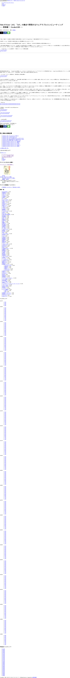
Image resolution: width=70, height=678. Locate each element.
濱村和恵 (4, 276)
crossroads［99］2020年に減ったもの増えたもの (11, 140)
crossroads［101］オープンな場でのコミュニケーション (13, 138)
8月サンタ (4, 213)
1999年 (3, 674)
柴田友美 (6, 266)
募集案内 (4, 287)
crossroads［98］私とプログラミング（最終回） (11, 141)
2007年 (3, 665)
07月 (5, 314)
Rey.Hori (3, 231)
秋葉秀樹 (4, 239)
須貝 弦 (4, 217)
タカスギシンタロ (7, 265)
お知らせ (6, 290)
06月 (5, 313)
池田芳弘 (4, 271)
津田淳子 (4, 226)
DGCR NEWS (4, 191)
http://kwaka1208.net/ (4, 109)
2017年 (3, 653)
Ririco (3, 247)
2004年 (3, 668)
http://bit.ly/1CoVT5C (4, 75)
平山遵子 (4, 251)
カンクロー (4, 258)
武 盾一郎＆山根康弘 (6, 214)
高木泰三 (4, 234)
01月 (5, 302)
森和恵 (3, 240)
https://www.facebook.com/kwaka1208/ (6, 115)
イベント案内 (4, 279)
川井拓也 (4, 237)
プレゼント (4, 288)
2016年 (3, 654)
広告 (5, 291)
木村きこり (4, 272)
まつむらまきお (5, 199)
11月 (5, 319)
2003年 (3, 669)
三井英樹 (4, 196)
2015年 (3, 655)
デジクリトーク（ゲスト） (7, 277)
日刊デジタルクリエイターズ (19, 0)
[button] (1, 33)
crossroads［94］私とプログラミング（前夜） (11, 146)
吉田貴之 (4, 257)
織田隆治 (4, 250)
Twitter (3, 5)
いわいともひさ (5, 256)
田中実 (3, 274)
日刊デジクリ (4, 296)
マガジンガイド (5, 284)
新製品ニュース (5, 282)
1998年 (3, 675)
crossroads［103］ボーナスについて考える (10, 135)
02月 (5, 303)
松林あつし (4, 223)
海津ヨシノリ (4, 203)
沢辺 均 (3, 242)
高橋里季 (4, 220)
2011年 (3, 660)
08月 (5, 315)
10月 (5, 318)
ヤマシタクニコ (5, 211)
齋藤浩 (3, 222)
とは (8, 154)
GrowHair (4, 208)
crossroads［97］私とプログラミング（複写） (11, 142)
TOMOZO (4, 260)
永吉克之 (4, 204)
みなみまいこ (4, 273)
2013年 (3, 658)
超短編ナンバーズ (5, 264)
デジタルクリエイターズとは (8, 2)
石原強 (3, 197)
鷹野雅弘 (4, 209)
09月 (5, 316)
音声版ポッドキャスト (6, 292)
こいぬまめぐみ (5, 259)
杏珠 (3, 232)
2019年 (3, 651)
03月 (5, 304)
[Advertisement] (33, 14)
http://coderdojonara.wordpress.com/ (6, 120)
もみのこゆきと (5, 233)
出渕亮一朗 (4, 245)
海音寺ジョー (7, 268)
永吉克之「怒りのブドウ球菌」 (6, 176)
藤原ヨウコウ (4, 261)
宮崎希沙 (4, 249)
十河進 (3, 207)
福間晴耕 (4, 255)
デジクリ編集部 (5, 289)
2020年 (3, 650)
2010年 (3, 661)
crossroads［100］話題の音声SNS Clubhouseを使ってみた (13, 139)
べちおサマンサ (5, 229)
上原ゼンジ (4, 206)
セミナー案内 (4, 281)
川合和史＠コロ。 (5, 248)
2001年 (3, 671)
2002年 (3, 670)
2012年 (3, 659)
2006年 (3, 666)
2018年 (3, 652)
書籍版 (3, 179)
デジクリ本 (4, 295)
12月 (5, 320)
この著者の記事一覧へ (4, 148)
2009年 (3, 662)
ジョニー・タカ (5, 243)
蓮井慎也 (4, 238)
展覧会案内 (4, 280)
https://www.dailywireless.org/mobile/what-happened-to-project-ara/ (10, 103)
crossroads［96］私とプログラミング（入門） (11, 143)
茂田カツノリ (4, 205)
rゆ (2, 198)
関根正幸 (4, 263)
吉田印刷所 (34, 677)
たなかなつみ (7, 269)
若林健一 (4, 252)
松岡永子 (6, 267)
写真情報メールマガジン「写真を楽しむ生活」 (11, 187)
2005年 (3, 667)
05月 (5, 312)
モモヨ (3, 195)
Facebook (4, 4)
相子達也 (4, 224)
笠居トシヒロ (4, 200)
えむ (3, 235)
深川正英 (4, 215)
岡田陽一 (4, 230)
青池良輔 (4, 216)
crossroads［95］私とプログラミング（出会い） (11, 144)
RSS (3, 3)
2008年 (3, 663)
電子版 (3, 175)
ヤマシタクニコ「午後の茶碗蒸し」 (7, 164)
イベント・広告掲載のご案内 (8, 155)
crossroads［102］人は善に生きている (9, 136)
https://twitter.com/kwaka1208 (5, 112)
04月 (5, 305)
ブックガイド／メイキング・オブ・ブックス (11, 283)
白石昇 (3, 212)
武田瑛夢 (4, 225)
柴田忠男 (4, 275)
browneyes (4, 246)
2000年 (3, 673)
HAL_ (3, 221)
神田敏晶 (4, 192)
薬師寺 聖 (4, 241)
